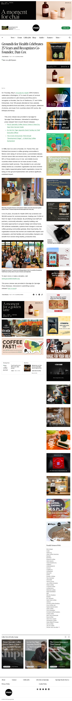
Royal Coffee (49, 617)
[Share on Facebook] (33, 294)
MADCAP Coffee (50, 590)
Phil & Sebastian (50, 610)
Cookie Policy (43, 684)
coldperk (48, 564)
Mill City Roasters (51, 595)
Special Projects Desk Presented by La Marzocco (13, 28)
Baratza (48, 556)
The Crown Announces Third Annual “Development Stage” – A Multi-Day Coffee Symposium (21, 138)
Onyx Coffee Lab (50, 605)
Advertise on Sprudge (42, 680)
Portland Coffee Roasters (53, 612)
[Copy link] (42, 294)
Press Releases (5, 56)
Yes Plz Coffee (50, 625)
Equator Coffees (50, 576)
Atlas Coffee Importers (52, 554)
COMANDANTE (50, 566)
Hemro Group (50, 581)
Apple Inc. (49, 552)
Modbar (48, 596)
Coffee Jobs (26, 680)
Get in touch (12, 288)
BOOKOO (48, 557)
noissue (48, 601)
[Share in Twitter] (36, 294)
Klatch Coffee (50, 584)
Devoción (49, 573)
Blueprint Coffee (50, 559)
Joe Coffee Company (52, 583)
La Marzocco (50, 588)
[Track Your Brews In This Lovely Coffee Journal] (12, 368)
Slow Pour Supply (51, 618)
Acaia (47, 550)
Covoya (48, 567)
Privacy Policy (6, 684)
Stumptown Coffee (51, 620)
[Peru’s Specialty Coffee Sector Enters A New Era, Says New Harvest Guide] (12, 654)
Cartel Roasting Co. (51, 562)
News (12, 370)
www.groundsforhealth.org (11, 278)
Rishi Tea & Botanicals (52, 615)
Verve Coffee (49, 623)
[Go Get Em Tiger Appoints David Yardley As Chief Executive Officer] (36, 654)
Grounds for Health (22, 93)
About (3, 680)
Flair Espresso (50, 578)
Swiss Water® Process (52, 622)
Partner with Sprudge (52, 627)
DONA (48, 574)
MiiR (47, 593)
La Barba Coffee (50, 586)
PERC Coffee (49, 608)
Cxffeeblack (49, 571)
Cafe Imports (49, 561)
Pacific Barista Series (52, 607)
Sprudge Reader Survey (62, 680)
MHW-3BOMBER (51, 591)
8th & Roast (49, 549)
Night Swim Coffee (51, 600)
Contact (14, 680)
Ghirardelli (49, 579)
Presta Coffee (50, 613)
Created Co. (49, 569)
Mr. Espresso (50, 598)
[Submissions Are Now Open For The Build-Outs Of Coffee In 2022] (33, 368)
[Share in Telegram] (39, 294)
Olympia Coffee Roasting (53, 603)
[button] (2, 37)
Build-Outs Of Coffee (36, 370)
